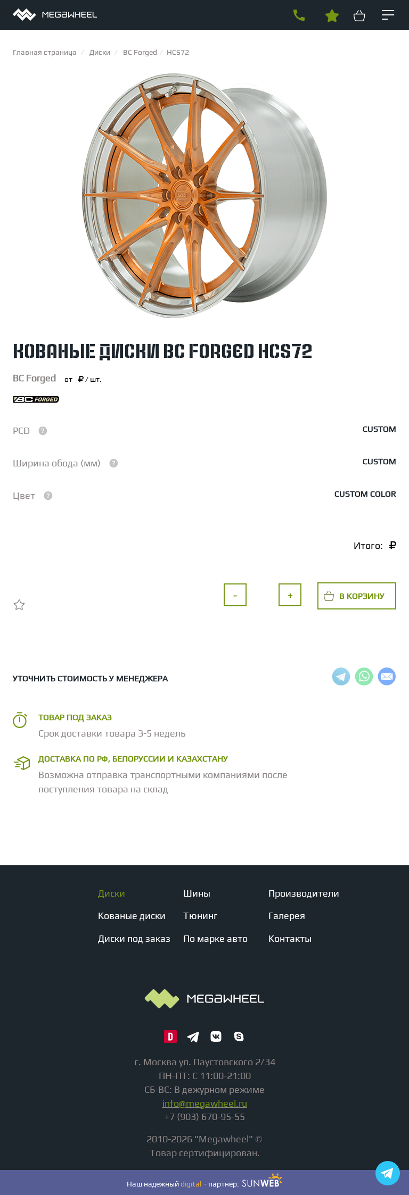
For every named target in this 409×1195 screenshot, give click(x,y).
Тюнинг (200, 915)
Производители (303, 893)
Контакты (290, 938)
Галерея (286, 915)
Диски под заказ (134, 938)
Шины (196, 893)
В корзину (362, 596)
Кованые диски (132, 915)
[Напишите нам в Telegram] (387, 1173)
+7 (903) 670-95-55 (299, 15)
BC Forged (34, 377)
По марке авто (215, 938)
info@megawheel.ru (204, 1103)
